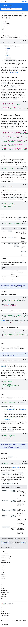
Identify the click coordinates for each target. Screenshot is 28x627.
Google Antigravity (5, 592)
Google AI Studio (4, 590)
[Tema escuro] (24, 40)
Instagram (3, 572)
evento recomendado (10, 409)
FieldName (10, 237)
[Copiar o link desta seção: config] (7, 156)
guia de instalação (14, 72)
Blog (2, 567)
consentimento (15, 467)
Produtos (9, 13)
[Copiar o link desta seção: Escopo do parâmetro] (18, 77)
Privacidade (12, 620)
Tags (5, 1)
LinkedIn (2, 574)
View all (2, 598)
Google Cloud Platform (5, 613)
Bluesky (2, 570)
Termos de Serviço (5, 620)
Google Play (3, 596)
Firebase (3, 588)
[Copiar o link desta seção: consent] (8, 454)
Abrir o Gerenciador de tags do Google (11, 8)
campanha (3, 366)
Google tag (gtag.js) (7, 5)
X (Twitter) (3, 576)
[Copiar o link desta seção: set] (5, 343)
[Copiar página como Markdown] (6, 18)
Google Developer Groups (6, 556)
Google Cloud (3, 594)
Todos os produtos (5, 615)
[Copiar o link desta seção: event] (6, 394)
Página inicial (3, 13)
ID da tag (9, 190)
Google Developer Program (6, 553)
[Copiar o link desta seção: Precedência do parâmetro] (21, 115)
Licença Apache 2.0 (5, 542)
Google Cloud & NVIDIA (5, 562)
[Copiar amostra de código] (26, 40)
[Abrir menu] (2, 1)
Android (2, 584)
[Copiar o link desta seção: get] (5, 214)
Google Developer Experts (6, 558)
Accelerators (3, 560)
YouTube (3, 578)
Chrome (2, 586)
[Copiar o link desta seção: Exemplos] (8, 292)
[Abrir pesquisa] (20, 1)
